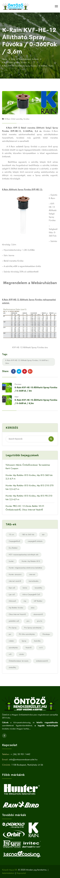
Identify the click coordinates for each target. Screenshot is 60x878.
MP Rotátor (38, 601)
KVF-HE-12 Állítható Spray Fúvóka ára (30, 347)
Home (4, 59)
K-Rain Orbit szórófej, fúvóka (14, 62)
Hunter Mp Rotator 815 (31, 561)
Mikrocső (12, 601)
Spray (24, 641)
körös (25, 588)
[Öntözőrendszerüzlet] (15, 6)
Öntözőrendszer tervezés (18, 661)
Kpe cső (12, 588)
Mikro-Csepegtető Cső (31, 594)
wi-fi (41, 647)
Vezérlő (28, 647)
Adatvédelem (8, 873)
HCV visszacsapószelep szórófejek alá (23, 554)
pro (28, 621)
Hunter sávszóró (15, 574)
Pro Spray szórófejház (32, 627)
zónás (21, 654)
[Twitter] (19, 371)
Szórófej (37, 641)
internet (32, 574)
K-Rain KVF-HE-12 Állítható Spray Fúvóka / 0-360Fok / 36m (27, 361)
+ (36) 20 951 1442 (20, 754)
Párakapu (46, 634)
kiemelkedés (33, 581)
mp (25, 601)
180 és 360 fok (28, 534)
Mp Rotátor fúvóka (16, 607)
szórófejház (13, 647)
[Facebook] (13, 371)
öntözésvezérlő (42, 661)
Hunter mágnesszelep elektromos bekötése (25, 568)
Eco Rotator (13, 548)
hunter (11, 561)
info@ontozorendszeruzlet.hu (23, 759)
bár (43, 534)
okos (32, 607)
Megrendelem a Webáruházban (30, 283)
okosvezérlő (38, 614)
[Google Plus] (30, 371)
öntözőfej (12, 667)
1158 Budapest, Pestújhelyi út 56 (27, 764)
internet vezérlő (15, 581)
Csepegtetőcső (14, 541)
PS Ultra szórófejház (27, 634)
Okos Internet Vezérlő (17, 614)
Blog (13, 59)
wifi (10, 654)
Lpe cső (12, 594)
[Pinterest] (24, 371)
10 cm (11, 534)
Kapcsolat (21, 873)
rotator (11, 641)
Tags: (5, 354)
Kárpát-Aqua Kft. (10, 870)
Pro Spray (12, 627)
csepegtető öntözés (35, 541)
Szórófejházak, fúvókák (29, 59)
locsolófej (38, 588)
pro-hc (39, 621)
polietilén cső (14, 621)
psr (10, 634)
